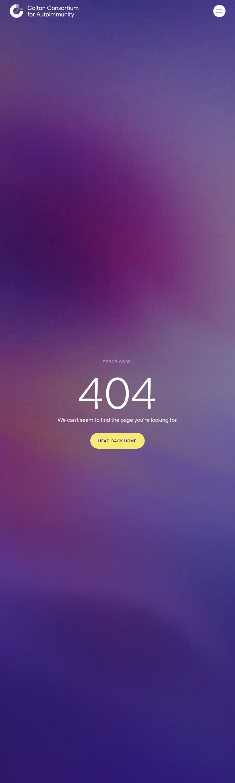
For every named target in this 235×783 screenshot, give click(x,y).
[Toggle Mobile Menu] (219, 11)
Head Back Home (117, 440)
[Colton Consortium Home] (44, 11)
